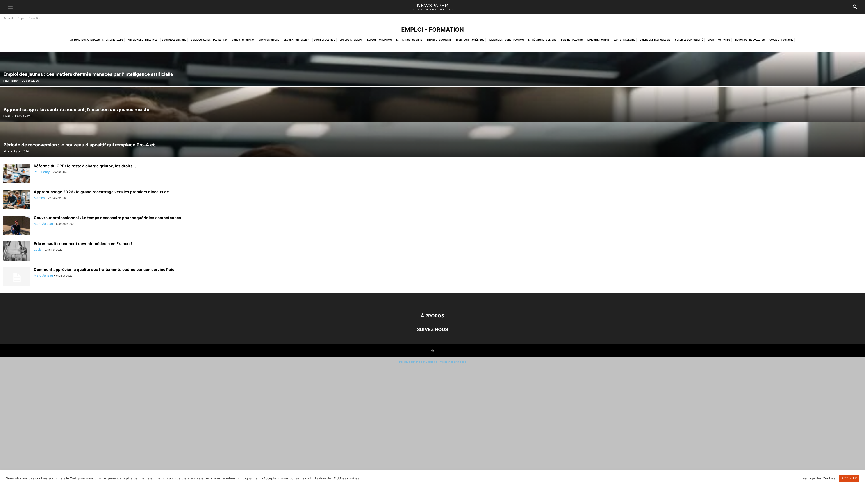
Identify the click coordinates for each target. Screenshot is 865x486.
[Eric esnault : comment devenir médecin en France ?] (16, 251)
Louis (6, 116)
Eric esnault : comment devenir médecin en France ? (83, 243)
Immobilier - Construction (506, 39)
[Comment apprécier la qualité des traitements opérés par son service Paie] (16, 277)
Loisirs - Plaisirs (572, 39)
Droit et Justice (324, 39)
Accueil (8, 18)
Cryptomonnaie (269, 39)
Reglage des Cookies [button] (818, 478)
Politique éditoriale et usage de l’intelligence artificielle (432, 361)
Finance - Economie (439, 39)
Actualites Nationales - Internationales (96, 39)
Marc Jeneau (43, 223)
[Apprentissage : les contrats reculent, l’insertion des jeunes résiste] (432, 104)
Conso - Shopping (243, 39)
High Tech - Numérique (470, 39)
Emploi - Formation (379, 39)
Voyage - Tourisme (781, 39)
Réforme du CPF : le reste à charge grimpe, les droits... (85, 166)
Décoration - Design (296, 39)
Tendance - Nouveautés (750, 39)
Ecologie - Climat (351, 39)
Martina (39, 198)
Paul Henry (10, 80)
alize (6, 151)
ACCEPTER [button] (849, 478)
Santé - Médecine (624, 39)
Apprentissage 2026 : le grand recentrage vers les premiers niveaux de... (103, 192)
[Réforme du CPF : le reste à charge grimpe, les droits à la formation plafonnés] (16, 174)
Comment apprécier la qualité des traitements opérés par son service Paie (104, 269)
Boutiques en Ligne (174, 39)
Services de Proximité (689, 39)
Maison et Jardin (598, 39)
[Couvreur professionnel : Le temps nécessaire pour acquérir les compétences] (16, 226)
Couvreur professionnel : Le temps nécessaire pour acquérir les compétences (107, 218)
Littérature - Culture (542, 39)
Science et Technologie (655, 39)
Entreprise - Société (409, 39)
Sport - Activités (719, 39)
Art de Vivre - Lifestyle (142, 39)
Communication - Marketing (209, 39)
